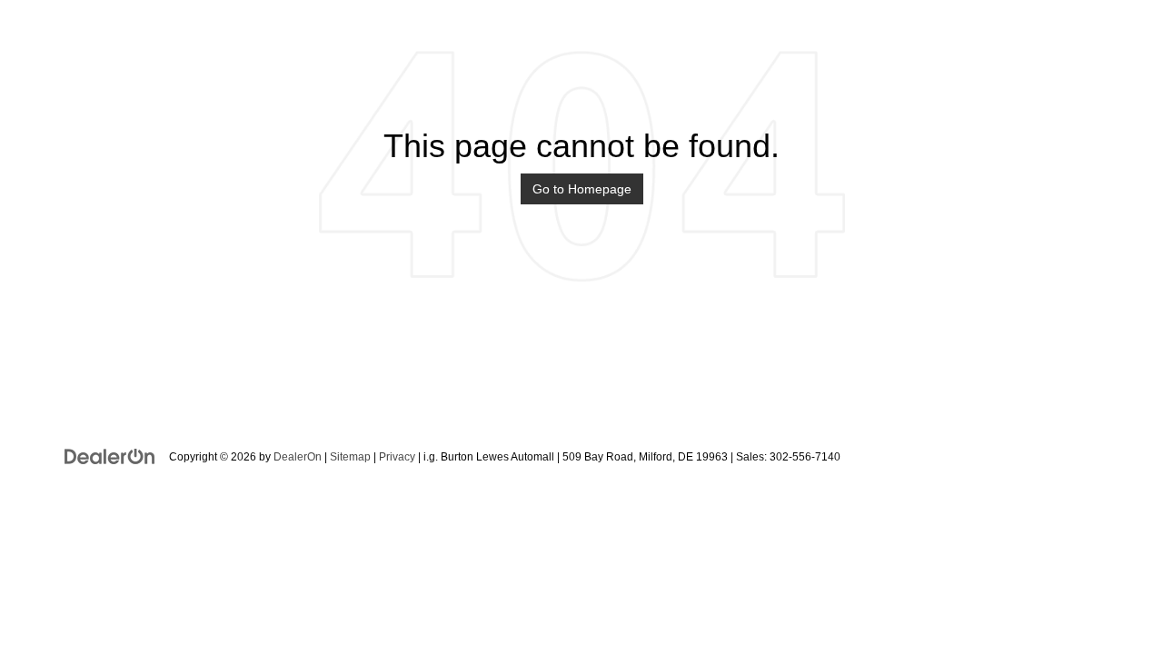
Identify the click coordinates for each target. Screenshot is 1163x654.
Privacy (397, 457)
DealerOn (297, 457)
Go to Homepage (581, 189)
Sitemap (350, 457)
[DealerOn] (110, 456)
